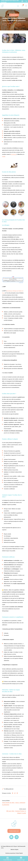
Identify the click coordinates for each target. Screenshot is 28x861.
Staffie (3, 156)
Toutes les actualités (14, 11)
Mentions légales (14, 849)
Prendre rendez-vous (14, 831)
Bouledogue (13, 154)
